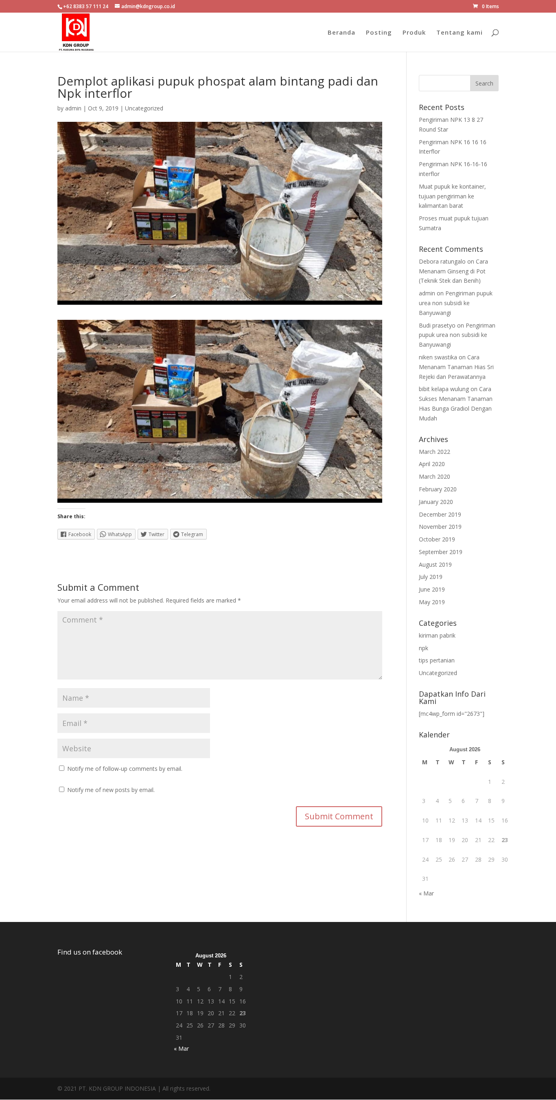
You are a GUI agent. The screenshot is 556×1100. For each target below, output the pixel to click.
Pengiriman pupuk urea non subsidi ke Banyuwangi (456, 303)
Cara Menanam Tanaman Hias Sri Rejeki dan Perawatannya (456, 367)
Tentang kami (459, 32)
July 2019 (430, 577)
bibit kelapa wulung (444, 389)
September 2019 (440, 552)
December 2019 (440, 514)
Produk (414, 32)
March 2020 (434, 476)
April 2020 (432, 464)
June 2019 (432, 589)
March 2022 (434, 451)
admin (73, 108)
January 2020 (436, 502)
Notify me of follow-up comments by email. (124, 768)
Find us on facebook (89, 952)
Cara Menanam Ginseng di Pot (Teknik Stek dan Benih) (453, 271)
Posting (379, 32)
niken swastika (438, 357)
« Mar (426, 893)
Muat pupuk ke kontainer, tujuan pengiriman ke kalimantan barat (452, 196)
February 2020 (438, 489)
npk (423, 648)
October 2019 (437, 539)
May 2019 (432, 602)
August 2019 (435, 564)
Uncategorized (144, 108)
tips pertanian (437, 660)
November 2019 (440, 526)
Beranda (341, 32)
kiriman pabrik (437, 635)
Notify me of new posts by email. (111, 790)
